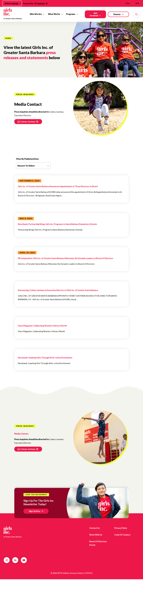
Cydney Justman (28, 121)
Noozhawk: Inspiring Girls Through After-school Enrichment (45, 357)
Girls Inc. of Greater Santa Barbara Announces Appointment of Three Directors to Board (58, 186)
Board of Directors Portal (98, 543)
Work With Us (95, 534)
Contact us (94, 528)
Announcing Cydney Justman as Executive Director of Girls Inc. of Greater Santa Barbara (58, 290)
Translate (40, 3)
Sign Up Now (34, 511)
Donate (117, 14)
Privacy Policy (120, 528)
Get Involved (94, 14)
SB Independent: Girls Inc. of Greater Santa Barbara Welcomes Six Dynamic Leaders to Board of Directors (65, 258)
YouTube (24, 560)
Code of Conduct (122, 534)
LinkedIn (15, 560)
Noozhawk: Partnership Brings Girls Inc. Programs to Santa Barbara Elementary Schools (57, 224)
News (128, 3)
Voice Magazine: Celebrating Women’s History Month (42, 325)
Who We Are (36, 14)
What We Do (54, 14)
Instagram (6, 560)
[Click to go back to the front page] (15, 14)
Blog (137, 3)
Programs (70, 14)
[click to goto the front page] (13, 532)
